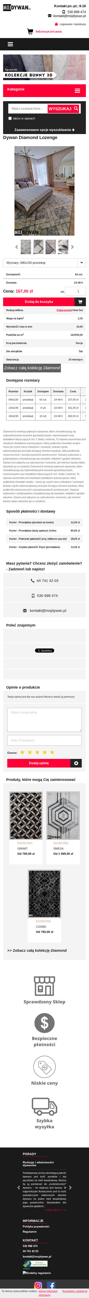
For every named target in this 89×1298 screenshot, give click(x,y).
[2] (30, 752)
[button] (17, 247)
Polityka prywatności (36, 1226)
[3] (37, 752)
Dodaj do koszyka (39, 301)
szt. (62, 291)
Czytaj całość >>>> (55, 1210)
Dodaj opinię (39, 763)
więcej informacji (48, 1291)
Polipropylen (64, 310)
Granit (22, 848)
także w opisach (24, 118)
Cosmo (41, 926)
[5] (52, 752)
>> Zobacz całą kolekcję (37, 950)
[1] (22, 752)
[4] (45, 752)
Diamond (24, 843)
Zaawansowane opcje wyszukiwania (43, 130)
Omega (58, 848)
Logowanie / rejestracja (73, 24)
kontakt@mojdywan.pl (69, 16)
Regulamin (30, 1231)
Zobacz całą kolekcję (32, 368)
